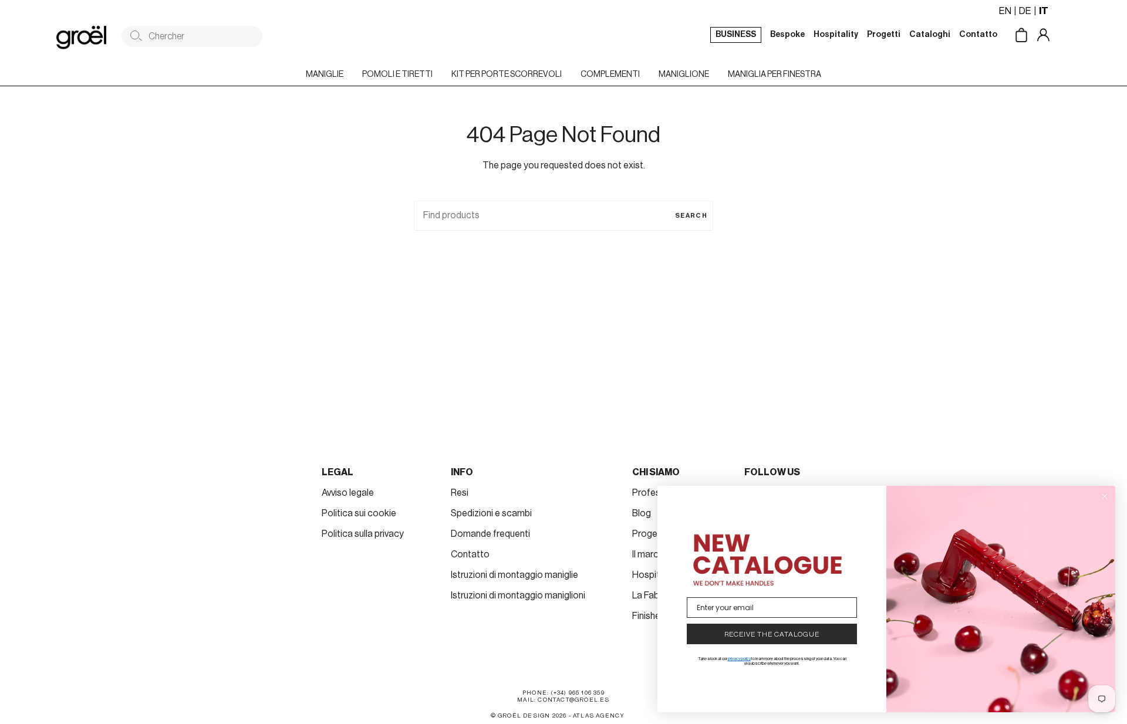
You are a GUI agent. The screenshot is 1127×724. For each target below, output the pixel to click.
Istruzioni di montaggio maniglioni (518, 595)
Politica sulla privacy (363, 534)
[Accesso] (1052, 36)
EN (1005, 11)
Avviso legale (348, 493)
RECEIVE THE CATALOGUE (771, 634)
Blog (641, 513)
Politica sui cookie (359, 513)
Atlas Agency (599, 716)
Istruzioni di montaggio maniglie (514, 575)
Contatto (470, 554)
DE (1025, 11)
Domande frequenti (490, 534)
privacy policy (739, 659)
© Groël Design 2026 (529, 716)
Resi (459, 493)
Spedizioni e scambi (491, 513)
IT (1043, 11)
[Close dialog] (1105, 496)
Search (691, 215)
